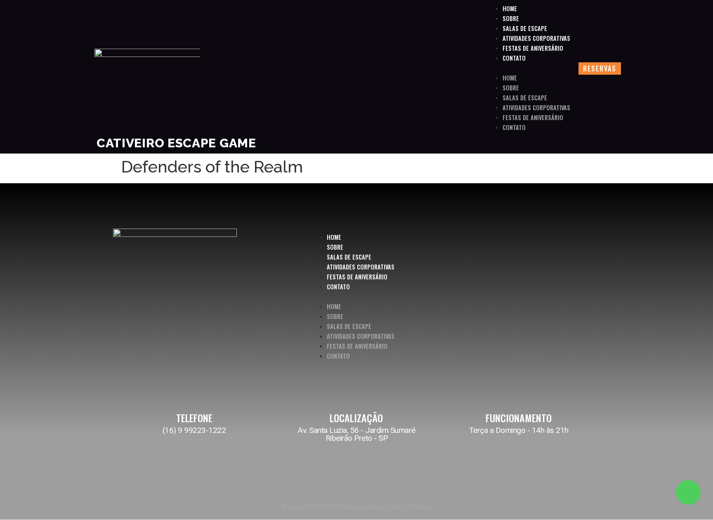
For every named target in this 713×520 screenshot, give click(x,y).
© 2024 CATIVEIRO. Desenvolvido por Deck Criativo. (356, 507)
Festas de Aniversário (533, 48)
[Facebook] (577, 298)
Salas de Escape (525, 28)
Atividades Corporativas (536, 38)
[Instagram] (559, 298)
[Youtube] (596, 298)
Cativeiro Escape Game (176, 143)
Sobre (511, 18)
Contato (514, 58)
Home (510, 8)
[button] (528, 68)
